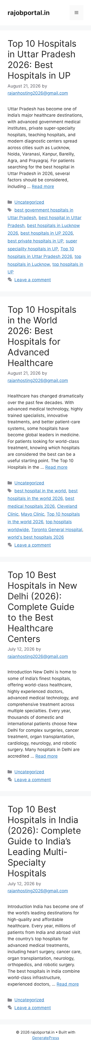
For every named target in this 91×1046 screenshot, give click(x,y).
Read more (43, 186)
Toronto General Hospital (56, 529)
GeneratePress (45, 1037)
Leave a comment (32, 279)
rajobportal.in (29, 12)
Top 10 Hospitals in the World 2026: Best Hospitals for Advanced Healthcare (42, 336)
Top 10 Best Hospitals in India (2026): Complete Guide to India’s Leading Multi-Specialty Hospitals (44, 841)
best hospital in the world (40, 490)
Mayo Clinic (32, 514)
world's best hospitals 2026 (36, 537)
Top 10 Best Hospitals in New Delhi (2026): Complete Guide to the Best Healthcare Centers (42, 606)
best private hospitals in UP (35, 240)
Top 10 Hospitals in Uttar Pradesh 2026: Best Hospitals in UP (42, 59)
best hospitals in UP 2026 (46, 233)
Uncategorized (29, 202)
